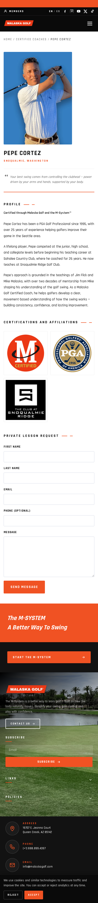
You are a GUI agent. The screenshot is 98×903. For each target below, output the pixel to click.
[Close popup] (91, 735)
